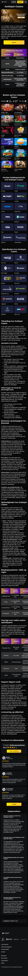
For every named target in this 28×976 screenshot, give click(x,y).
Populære (3, 101)
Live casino (10, 101)
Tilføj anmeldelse (14, 751)
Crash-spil (16, 101)
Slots (23, 101)
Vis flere (14, 804)
